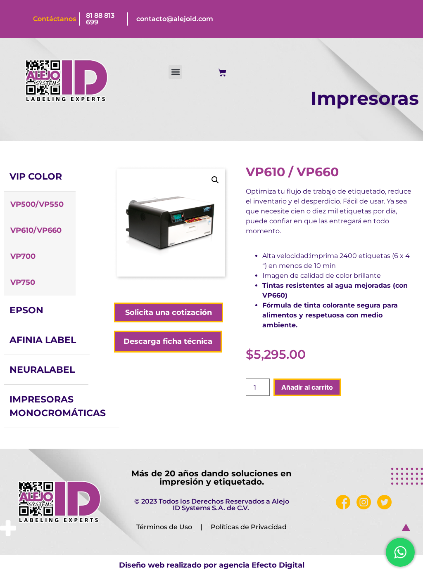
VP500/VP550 (37, 204)
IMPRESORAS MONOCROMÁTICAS (58, 406)
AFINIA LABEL (43, 339)
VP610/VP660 (36, 230)
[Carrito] (222, 73)
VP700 (23, 256)
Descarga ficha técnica (168, 341)
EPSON (26, 310)
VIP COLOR (36, 176)
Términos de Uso (164, 527)
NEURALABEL (42, 369)
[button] (175, 72)
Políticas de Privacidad (249, 527)
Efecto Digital (278, 565)
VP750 (22, 282)
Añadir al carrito (307, 387)
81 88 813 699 (100, 19)
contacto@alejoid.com (174, 19)
